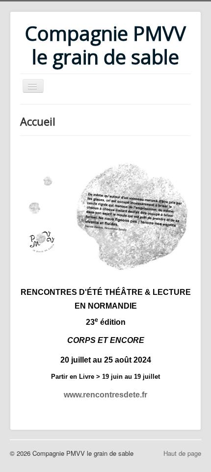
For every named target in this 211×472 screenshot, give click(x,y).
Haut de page (182, 453)
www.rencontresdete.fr (105, 395)
